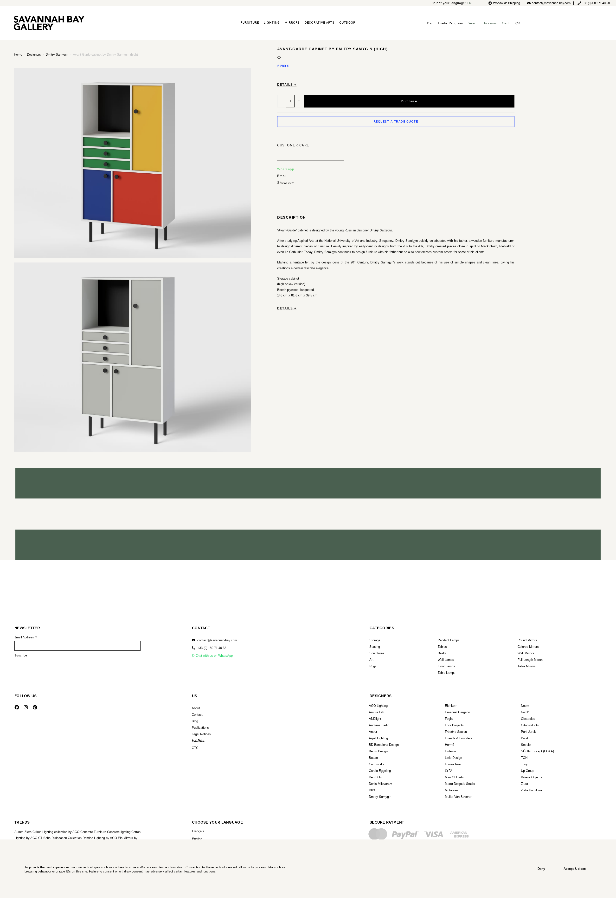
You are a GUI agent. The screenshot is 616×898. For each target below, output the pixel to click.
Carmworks (377, 764)
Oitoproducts (530, 725)
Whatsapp (285, 168)
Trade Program (450, 23)
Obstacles (528, 719)
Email (282, 175)
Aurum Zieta (23, 832)
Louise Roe (453, 764)
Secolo (526, 745)
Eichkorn (451, 706)
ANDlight (375, 719)
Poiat (524, 738)
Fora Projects (454, 725)
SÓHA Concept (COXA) (537, 751)
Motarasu (451, 790)
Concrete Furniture (93, 832)
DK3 (372, 790)
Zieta (524, 784)
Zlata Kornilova (531, 790)
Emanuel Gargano (457, 712)
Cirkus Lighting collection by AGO (55, 832)
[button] (209, 647)
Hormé (449, 745)
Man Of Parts (454, 777)
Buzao (373, 758)
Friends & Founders (458, 738)
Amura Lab (376, 712)
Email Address (24, 637)
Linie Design (453, 758)
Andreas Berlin (379, 725)
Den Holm (376, 777)
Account (491, 23)
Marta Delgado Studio (460, 784)
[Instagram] (25, 707)
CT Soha (44, 838)
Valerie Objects (531, 777)
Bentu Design (378, 751)
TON (524, 758)
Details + (287, 84)
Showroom (286, 182)
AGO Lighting (378, 706)
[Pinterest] (34, 707)
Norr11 (525, 712)
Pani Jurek (528, 732)
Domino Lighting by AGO (100, 838)
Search (474, 23)
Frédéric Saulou (456, 732)
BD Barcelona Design (384, 745)
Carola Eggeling (380, 771)
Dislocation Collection (66, 838)
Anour (373, 732)
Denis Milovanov (380, 784)
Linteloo (450, 751)
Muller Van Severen (458, 797)
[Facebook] (16, 707)
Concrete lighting (118, 832)
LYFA (448, 771)
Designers (34, 54)
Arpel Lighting (378, 738)
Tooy (524, 764)
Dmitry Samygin (57, 54)
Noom (525, 706)
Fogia (449, 719)
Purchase (409, 101)
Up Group (527, 771)
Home (18, 54)
